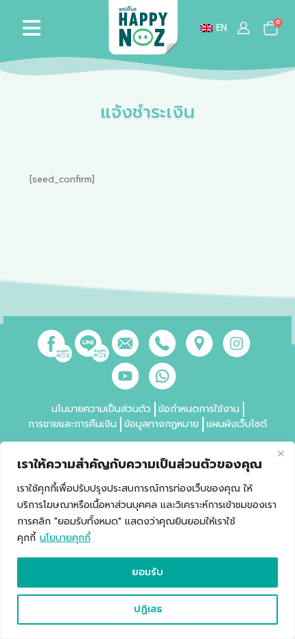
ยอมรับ (147, 572)
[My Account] (243, 28)
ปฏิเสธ (148, 609)
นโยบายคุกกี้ (65, 538)
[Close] (280, 453)
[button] (31, 28)
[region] (147, 540)
